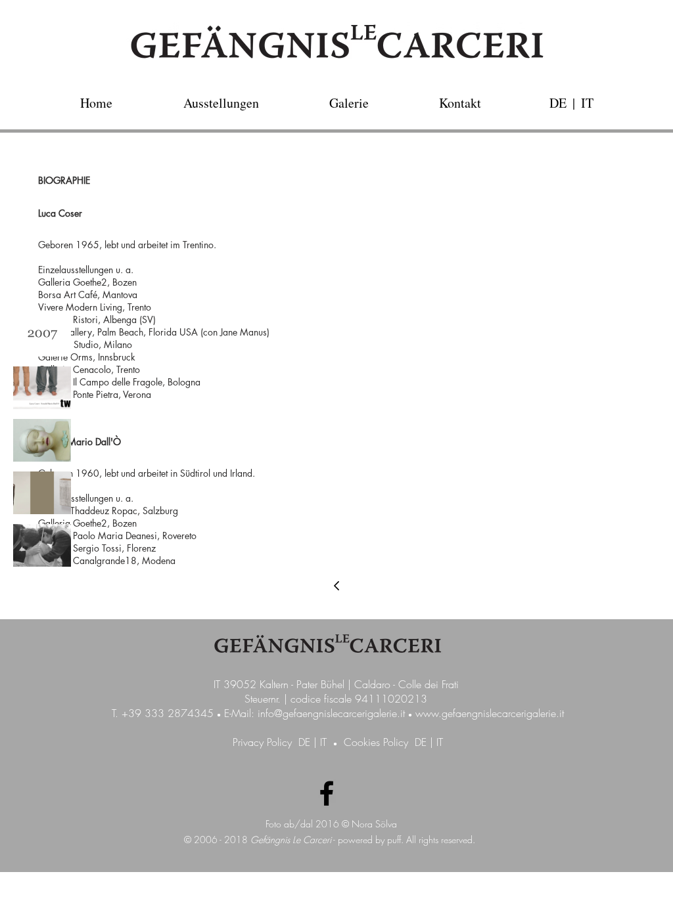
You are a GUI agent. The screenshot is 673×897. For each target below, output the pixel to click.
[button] (573, 103)
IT (323, 742)
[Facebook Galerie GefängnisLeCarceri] (326, 793)
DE (304, 742)
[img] (42, 335)
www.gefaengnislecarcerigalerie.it (489, 713)
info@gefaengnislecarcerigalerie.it (331, 713)
